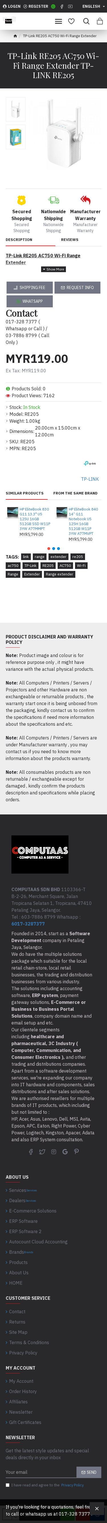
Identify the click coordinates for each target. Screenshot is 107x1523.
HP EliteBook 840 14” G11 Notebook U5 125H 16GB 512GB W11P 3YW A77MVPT (83, 521)
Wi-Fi (81, 565)
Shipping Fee (32, 287)
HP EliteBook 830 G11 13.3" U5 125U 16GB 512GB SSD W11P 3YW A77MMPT (35, 519)
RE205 (48, 565)
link (26, 556)
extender (58, 556)
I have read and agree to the (47, 1485)
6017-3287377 (28, 924)
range (40, 556)
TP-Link (31, 565)
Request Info (80, 287)
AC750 (65, 565)
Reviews (69, 240)
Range (13, 574)
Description (19, 240)
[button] (48, 548)
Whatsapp (33, 301)
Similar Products (25, 493)
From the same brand (75, 493)
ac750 (13, 565)
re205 (77, 556)
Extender (32, 574)
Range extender (59, 574)
